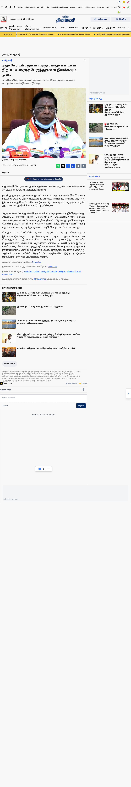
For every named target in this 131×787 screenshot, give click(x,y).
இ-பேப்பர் (122, 19)
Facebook (28, 272)
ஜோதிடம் (86, 28)
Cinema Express (76, 7)
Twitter (36, 272)
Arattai (78, 272)
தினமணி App (40, 279)
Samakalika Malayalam (59, 7)
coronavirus (9, 364)
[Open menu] (2, 7)
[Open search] (6, 7)
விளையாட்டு (50, 28)
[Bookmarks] (10, 7)
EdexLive (100, 7)
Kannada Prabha (43, 7)
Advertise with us (97, 93)
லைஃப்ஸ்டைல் (69, 28)
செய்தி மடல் (102, 19)
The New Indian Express (26, 7)
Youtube (53, 272)
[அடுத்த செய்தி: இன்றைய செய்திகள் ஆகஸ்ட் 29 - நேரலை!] (128, 393)
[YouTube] (123, 7)
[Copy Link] (83, 166)
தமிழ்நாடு (98, 28)
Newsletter (36, 262)
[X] (119, 7)
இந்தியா (110, 28)
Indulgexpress (89, 7)
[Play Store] (119, 12)
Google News (7, 274)
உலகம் (121, 28)
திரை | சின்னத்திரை (32, 27)
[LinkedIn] (73, 166)
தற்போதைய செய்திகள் (15, 27)
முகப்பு (3, 28)
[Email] (78, 166)
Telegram (62, 272)
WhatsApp (52, 267)
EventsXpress (111, 7)
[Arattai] (123, 2)
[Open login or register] (15, 7)
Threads (70, 272)
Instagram (45, 272)
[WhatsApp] (128, 7)
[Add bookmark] (84, 60)
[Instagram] (128, 2)
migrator (5, 172)
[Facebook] (119, 2)
